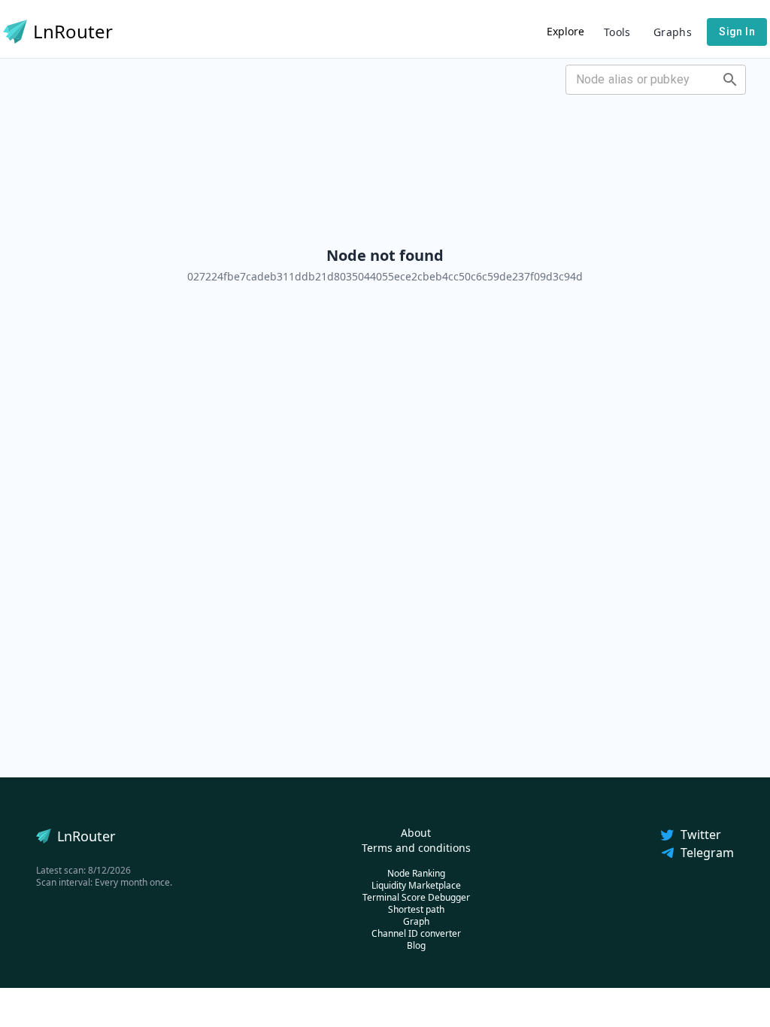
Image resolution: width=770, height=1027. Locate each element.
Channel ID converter (416, 933)
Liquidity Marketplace (416, 885)
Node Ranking (416, 873)
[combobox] (643, 79)
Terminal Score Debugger (416, 897)
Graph (416, 921)
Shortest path (416, 909)
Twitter (701, 834)
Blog (416, 945)
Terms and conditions (416, 848)
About (416, 833)
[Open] (730, 79)
